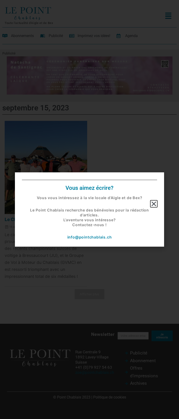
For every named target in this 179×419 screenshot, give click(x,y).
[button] (154, 204)
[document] (89, 209)
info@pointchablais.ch (89, 237)
